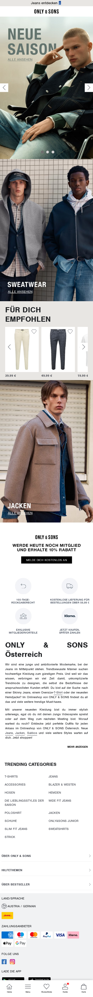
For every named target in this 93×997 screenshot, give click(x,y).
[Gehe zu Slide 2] (47, 152)
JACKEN (54, 813)
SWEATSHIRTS (59, 829)
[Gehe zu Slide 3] (53, 152)
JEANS (53, 776)
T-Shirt (58, 692)
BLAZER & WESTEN (62, 784)
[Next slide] (89, 88)
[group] (22, 352)
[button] (22, 349)
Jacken (20, 733)
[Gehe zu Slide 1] (42, 152)
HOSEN (10, 792)
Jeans (9, 733)
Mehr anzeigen (77, 746)
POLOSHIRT (13, 813)
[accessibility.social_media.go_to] (4, 963)
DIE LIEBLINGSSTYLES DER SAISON (24, 803)
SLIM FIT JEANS (16, 829)
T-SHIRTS (11, 776)
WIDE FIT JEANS (60, 801)
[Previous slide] (4, 88)
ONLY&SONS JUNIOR (64, 821)
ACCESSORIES (15, 784)
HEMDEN (55, 792)
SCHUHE (11, 821)
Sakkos (32, 733)
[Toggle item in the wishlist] (34, 332)
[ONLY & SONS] (46, 13)
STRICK (10, 837)
